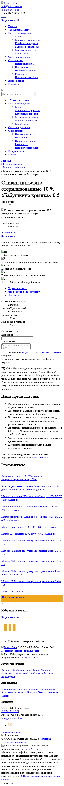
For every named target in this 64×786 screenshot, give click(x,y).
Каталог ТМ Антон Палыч (16, 669)
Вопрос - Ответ (36, 692)
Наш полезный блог (26, 77)
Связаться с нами (11, 731)
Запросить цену (10, 236)
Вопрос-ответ (16, 80)
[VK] (10, 725)
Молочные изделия (26, 50)
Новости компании (26, 70)
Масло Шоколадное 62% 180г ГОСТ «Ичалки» (28, 527)
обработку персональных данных (41, 352)
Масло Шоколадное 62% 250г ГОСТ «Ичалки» (28, 533)
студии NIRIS (30, 657)
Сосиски (38, 673)
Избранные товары (13, 597)
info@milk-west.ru (11, 6)
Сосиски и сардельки (27, 39)
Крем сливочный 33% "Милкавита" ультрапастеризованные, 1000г (22, 477)
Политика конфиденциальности (20, 650)
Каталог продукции (19, 33)
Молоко (45, 669)
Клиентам (7, 692)
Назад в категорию (12, 590)
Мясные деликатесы (27, 46)
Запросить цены (10, 617)
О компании (15, 60)
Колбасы (28, 673)
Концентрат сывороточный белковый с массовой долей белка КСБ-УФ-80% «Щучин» (30, 487)
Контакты (14, 84)
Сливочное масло (11, 673)
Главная (12, 26)
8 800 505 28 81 (10, 9)
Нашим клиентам (25, 63)
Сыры (18, 36)
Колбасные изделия (26, 43)
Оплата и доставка (19, 56)
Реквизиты (21, 74)
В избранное (8, 232)
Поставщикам (23, 67)
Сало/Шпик (22, 53)
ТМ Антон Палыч (18, 29)
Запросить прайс (11, 20)
